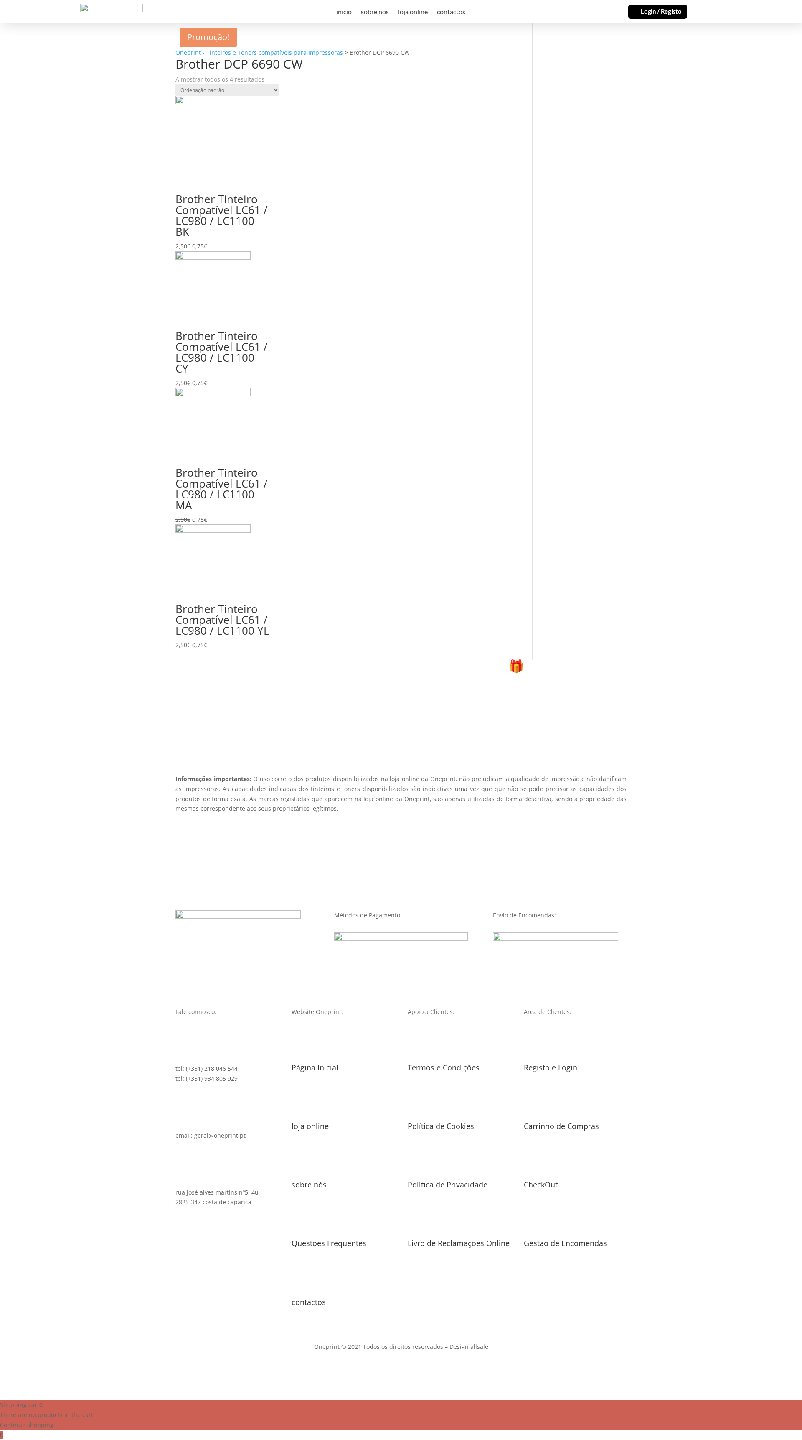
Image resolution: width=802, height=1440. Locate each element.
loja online (413, 12)
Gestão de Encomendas (565, 1243)
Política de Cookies (441, 1126)
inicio (344, 12)
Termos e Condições (444, 1067)
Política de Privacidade (447, 1185)
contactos (451, 12)
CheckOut (541, 1185)
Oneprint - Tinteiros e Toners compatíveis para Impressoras (259, 52)
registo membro (401, 715)
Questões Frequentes (329, 1243)
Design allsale (468, 1347)
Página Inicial (315, 1067)
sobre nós (375, 12)
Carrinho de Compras (561, 1126)
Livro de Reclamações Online (459, 1243)
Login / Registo (661, 11)
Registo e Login (550, 1067)
